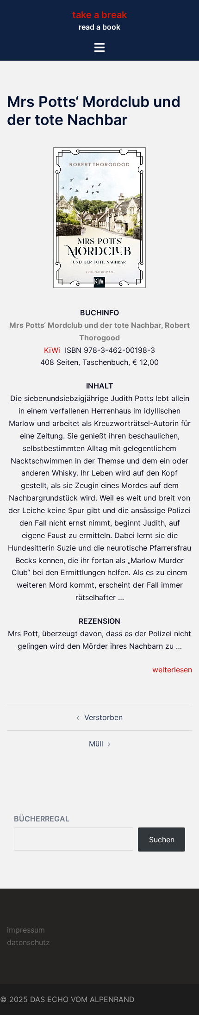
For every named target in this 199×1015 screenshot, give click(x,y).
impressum (26, 929)
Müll (96, 743)
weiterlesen (172, 669)
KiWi (52, 350)
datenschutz (28, 942)
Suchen (161, 839)
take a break (99, 14)
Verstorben (103, 717)
